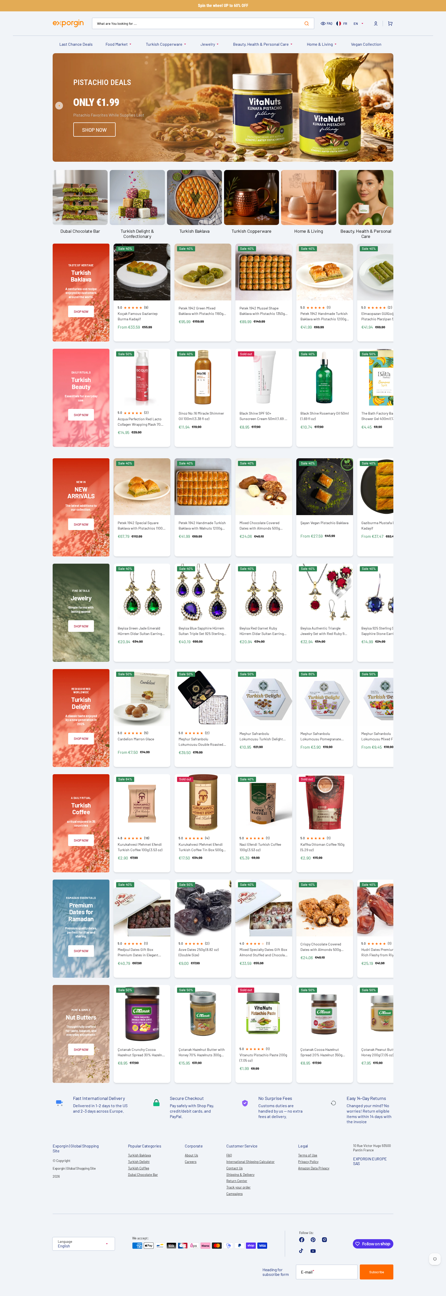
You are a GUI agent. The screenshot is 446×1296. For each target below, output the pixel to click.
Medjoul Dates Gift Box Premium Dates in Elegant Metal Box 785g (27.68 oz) (138, 952)
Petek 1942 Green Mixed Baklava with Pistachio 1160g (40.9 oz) (201, 311)
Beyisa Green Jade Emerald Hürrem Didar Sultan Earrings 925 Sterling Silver (141, 631)
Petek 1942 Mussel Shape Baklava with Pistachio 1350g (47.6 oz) (262, 311)
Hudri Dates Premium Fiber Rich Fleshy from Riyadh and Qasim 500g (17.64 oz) (383, 952)
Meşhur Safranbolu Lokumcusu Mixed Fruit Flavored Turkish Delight (380, 736)
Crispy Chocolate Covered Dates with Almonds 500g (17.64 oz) (320, 947)
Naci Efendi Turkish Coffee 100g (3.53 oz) (260, 847)
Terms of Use (307, 1155)
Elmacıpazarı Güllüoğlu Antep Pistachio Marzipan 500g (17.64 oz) (385, 316)
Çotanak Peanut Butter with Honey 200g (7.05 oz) (383, 1052)
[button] (375, 23)
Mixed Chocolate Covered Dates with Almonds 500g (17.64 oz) (260, 526)
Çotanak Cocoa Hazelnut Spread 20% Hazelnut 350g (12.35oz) (321, 1052)
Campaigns (234, 1194)
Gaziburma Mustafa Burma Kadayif (382, 525)
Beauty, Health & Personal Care (261, 44)
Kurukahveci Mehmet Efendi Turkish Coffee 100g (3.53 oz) (140, 847)
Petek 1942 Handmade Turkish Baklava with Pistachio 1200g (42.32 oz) (324, 316)
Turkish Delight (139, 1162)
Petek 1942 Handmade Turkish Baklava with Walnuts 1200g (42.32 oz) (202, 526)
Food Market (117, 44)
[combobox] (203, 23)
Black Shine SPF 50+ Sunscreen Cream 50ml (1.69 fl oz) (263, 416)
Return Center (236, 1181)
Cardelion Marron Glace (136, 739)
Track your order (238, 1187)
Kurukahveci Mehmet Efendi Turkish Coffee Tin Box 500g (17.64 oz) (201, 847)
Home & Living (320, 44)
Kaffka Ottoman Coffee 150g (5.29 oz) (322, 847)
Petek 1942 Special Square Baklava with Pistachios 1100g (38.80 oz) (141, 526)
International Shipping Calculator (250, 1162)
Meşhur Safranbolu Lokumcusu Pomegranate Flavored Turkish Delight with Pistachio (323, 736)
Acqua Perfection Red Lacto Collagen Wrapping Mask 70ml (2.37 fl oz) (141, 422)
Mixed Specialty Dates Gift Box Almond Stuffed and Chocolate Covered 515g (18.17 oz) (264, 952)
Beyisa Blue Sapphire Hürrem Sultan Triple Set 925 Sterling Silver (201, 631)
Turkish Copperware (164, 44)
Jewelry (208, 44)
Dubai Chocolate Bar (143, 1175)
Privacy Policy (308, 1162)
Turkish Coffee (138, 1168)
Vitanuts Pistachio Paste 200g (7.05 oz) (263, 1057)
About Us (191, 1155)
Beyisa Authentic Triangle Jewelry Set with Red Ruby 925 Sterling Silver (324, 631)
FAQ (329, 23)
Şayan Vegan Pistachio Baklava (324, 523)
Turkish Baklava (139, 1155)
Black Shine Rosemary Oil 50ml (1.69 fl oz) (324, 416)
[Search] (307, 23)
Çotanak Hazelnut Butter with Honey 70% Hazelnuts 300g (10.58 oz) (202, 1052)
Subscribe (376, 1272)
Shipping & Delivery (240, 1175)
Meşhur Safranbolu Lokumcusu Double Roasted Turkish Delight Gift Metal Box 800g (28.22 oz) (202, 742)
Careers (190, 1162)
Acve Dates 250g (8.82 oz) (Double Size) (199, 952)
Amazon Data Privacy (313, 1168)
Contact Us (234, 1168)
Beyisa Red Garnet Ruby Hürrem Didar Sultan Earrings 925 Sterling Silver (262, 631)
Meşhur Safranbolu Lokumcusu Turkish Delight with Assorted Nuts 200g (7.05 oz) (263, 736)
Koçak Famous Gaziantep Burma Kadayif (138, 316)
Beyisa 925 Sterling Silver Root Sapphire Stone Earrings (385, 631)
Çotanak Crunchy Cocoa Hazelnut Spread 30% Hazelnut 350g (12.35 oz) (141, 1052)
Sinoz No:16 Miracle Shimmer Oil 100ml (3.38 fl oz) (201, 416)
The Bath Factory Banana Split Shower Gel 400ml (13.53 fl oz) (385, 416)
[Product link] (142, 293)
